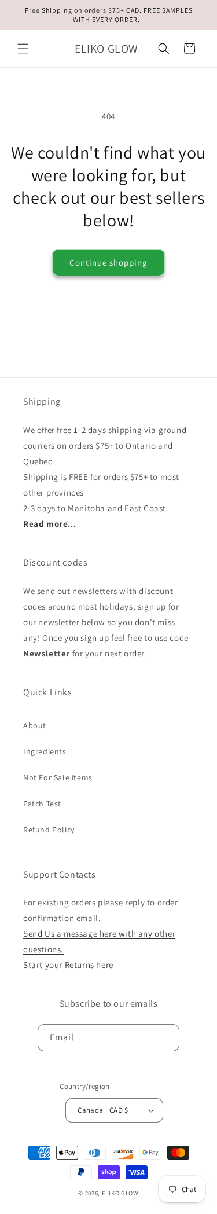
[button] (23, 48)
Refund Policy (49, 829)
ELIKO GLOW (120, 1193)
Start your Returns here (68, 964)
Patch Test (42, 803)
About (34, 725)
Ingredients (45, 751)
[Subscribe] (166, 1037)
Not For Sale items (58, 777)
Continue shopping (108, 262)
